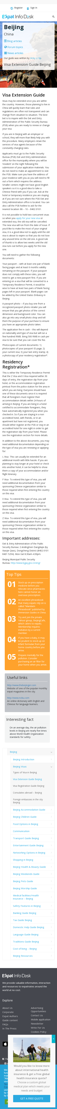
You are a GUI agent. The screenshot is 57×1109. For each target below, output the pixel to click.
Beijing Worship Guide (25, 888)
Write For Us (38, 1027)
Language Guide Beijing (25, 934)
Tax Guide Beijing (22, 920)
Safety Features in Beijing (27, 905)
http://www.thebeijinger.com (21, 685)
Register (18, 7)
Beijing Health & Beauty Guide (29, 866)
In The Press (9, 1028)
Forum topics (15, 47)
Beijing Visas (20, 766)
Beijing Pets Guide (23, 881)
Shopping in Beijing (23, 859)
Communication (21, 831)
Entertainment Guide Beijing (28, 845)
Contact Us (37, 1015)
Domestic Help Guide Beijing (28, 927)
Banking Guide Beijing (24, 913)
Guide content (10, 1020)
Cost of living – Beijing (25, 948)
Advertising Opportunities (38, 1009)
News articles (15, 53)
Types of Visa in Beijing (25, 772)
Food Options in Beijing (25, 824)
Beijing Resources (23, 955)
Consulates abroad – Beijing (27, 792)
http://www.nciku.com (18, 697)
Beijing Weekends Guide (26, 873)
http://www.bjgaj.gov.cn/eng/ (25, 562)
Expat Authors (10, 1016)
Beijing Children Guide (25, 816)
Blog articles (14, 41)
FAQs (5, 1024)
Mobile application (40, 1019)
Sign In (33, 7)
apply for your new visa (28, 218)
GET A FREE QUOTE (31, 1098)
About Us (7, 1007)
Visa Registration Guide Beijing (28, 785)
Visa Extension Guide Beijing (27, 779)
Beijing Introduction (23, 759)
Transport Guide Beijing (26, 838)
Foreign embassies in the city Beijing (28, 801)
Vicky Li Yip (35, 58)
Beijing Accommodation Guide (29, 809)
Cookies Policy (38, 1031)
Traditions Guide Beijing (26, 941)
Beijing (13, 751)
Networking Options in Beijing (29, 852)
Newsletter (37, 1023)
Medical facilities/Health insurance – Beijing (26, 897)
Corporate (8, 1012)
